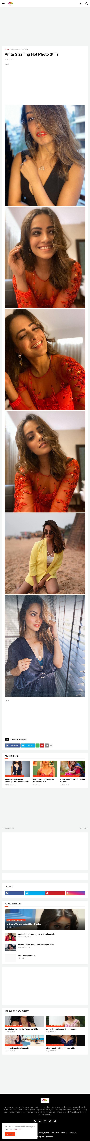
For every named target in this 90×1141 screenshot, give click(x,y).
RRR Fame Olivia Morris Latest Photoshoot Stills (36, 945)
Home (7, 49)
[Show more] (51, 745)
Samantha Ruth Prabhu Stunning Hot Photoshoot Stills (17, 780)
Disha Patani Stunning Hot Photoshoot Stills (21, 1029)
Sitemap (64, 1133)
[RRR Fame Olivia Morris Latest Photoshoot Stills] (10, 947)
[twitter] (35, 893)
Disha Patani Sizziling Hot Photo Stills (60, 1048)
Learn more (17, 1129)
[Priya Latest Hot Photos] (10, 958)
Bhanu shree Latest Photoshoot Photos (72, 780)
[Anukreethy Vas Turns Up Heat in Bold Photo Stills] (10, 937)
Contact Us (55, 1133)
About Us (73, 1133)
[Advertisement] (45, 26)
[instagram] (75, 893)
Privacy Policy (44, 1133)
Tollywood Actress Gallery (20, 49)
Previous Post (9, 828)
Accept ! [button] (10, 1134)
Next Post (82, 828)
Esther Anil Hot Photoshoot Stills (17, 1048)
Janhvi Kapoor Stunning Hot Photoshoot (61, 1029)
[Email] (47, 745)
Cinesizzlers (49, 1137)
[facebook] (14, 893)
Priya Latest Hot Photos (26, 955)
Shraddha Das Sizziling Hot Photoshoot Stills (43, 780)
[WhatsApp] (37, 745)
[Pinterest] (42, 745)
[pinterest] (55, 893)
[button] (3, 4)
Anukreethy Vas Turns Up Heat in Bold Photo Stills (36, 934)
